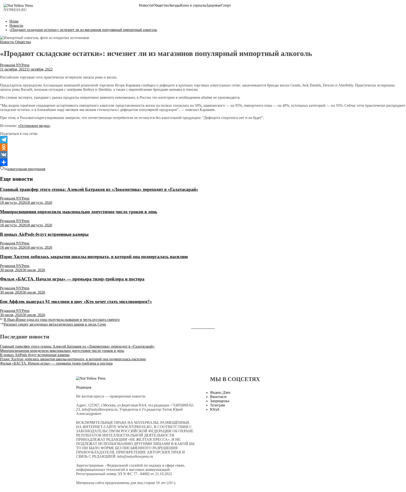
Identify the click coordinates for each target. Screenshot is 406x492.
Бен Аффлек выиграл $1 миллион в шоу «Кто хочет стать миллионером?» (76, 301)
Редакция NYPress (14, 65)
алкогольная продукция (26, 169)
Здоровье (213, 5)
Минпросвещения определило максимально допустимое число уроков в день (78, 211)
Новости (146, 5)
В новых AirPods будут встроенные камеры (44, 234)
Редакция (83, 387)
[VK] (203, 154)
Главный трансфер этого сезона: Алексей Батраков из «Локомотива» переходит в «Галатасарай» (99, 189)
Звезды (174, 5)
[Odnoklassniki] (203, 147)
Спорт (226, 5)
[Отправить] (203, 162)
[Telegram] (203, 139)
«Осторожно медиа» (34, 126)
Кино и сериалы (193, 5)
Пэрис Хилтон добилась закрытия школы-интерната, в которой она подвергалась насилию (94, 256)
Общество (161, 5)
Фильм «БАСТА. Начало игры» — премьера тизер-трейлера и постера (72, 278)
